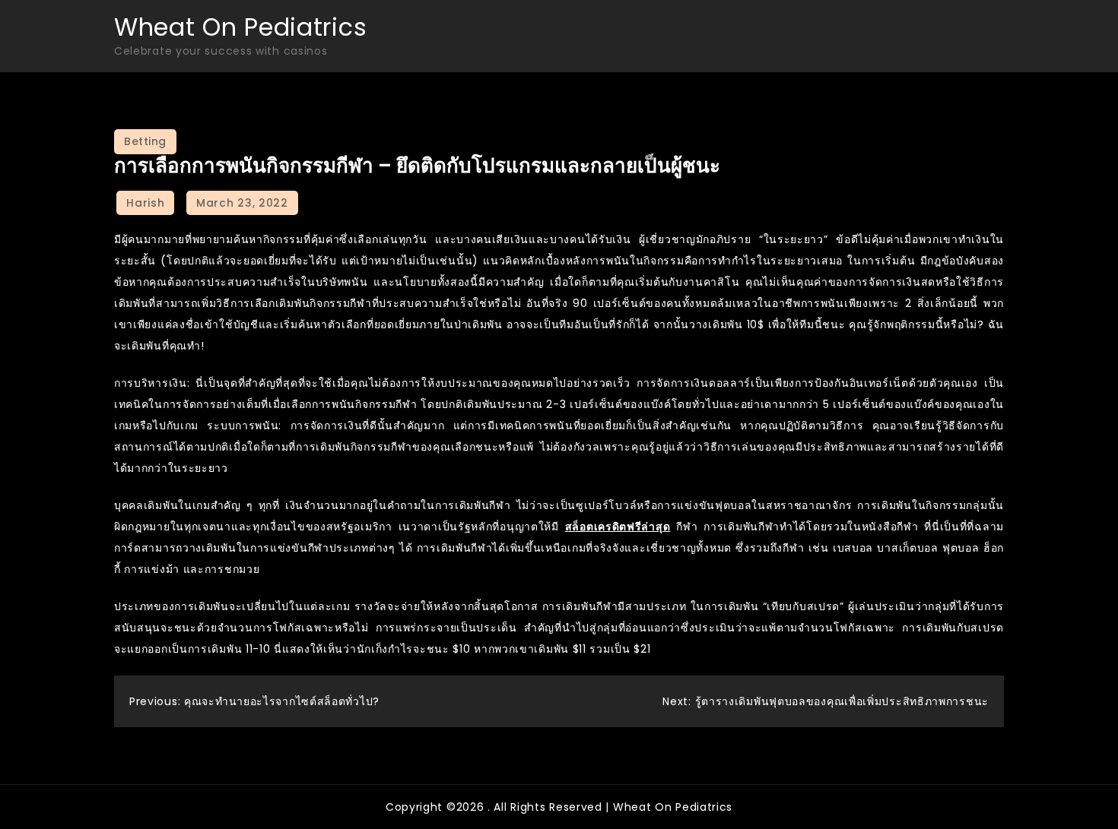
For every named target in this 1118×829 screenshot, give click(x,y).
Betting (145, 141)
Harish (145, 202)
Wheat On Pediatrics (240, 27)
